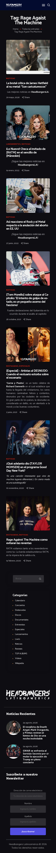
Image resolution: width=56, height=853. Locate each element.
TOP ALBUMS (21, 653)
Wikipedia (19, 663)
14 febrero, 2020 (13, 560)
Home (15, 29)
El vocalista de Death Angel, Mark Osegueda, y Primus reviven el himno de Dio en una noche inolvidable (36, 733)
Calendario (20, 600)
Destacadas (12, 366)
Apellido (28, 816)
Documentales (21, 620)
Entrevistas (20, 625)
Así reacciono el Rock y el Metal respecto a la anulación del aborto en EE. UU (27, 225)
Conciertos (20, 605)
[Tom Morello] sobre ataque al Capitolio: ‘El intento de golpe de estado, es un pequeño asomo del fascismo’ (27, 300)
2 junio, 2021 (11, 412)
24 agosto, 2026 (30, 722)
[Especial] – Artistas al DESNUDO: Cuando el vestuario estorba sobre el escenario (27, 374)
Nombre (28, 803)
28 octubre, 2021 (13, 319)
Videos (18, 658)
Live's (17, 639)
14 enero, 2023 (12, 170)
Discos (18, 615)
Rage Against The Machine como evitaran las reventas (26, 541)
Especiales (24, 366)
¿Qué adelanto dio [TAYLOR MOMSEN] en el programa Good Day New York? (26, 467)
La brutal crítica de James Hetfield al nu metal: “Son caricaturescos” (27, 85)
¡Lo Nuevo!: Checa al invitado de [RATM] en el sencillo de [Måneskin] (25, 152)
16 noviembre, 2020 (15, 488)
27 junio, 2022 (12, 243)
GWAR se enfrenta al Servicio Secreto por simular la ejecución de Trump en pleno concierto (36, 756)
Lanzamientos (13, 144)
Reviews (18, 649)
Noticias (10, 78)
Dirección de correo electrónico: (28, 790)
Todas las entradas (30, 29)
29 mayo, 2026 (13, 97)
